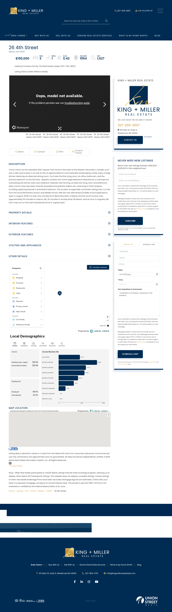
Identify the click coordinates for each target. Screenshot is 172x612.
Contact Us (130, 140)
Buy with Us (42, 35)
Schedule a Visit (149, 245)
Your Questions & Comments (130, 289)
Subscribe (130, 221)
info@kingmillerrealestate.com (121, 573)
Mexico (41, 491)
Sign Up (149, 11)
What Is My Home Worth (121, 564)
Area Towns (18, 35)
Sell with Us (63, 35)
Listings (19, 491)
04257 (49, 491)
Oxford (33, 491)
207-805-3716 (91, 573)
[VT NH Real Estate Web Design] (146, 601)
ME (26, 491)
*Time (120, 280)
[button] (106, 21)
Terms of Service (122, 364)
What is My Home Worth (133, 35)
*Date (120, 270)
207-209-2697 (123, 10)
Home (11, 491)
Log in (141, 11)
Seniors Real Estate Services (94, 35)
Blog (157, 35)
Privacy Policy (16, 466)
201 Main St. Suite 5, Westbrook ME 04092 (57, 573)
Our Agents (148, 137)
